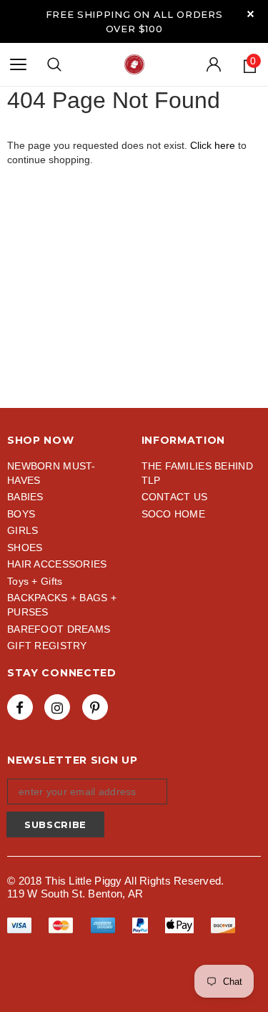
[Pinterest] (95, 707)
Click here (214, 145)
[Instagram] (57, 707)
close (250, 14)
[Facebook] (20, 707)
